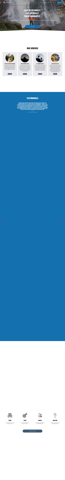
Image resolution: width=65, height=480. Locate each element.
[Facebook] (53, 2)
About (51, 2)
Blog (48, 2)
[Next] (62, 221)
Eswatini (45, 2)
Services (41, 2)
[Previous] (3, 221)
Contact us (59, 2)
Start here (32, 26)
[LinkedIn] (55, 2)
